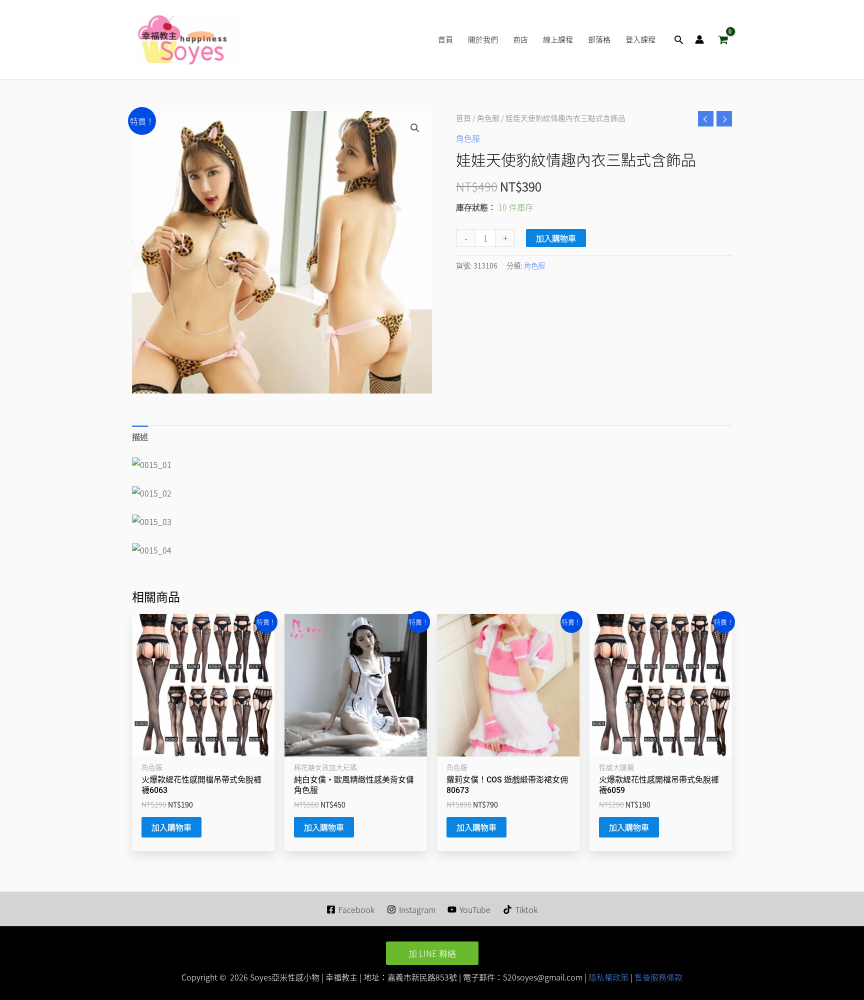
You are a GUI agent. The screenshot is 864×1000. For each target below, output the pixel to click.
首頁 (463, 117)
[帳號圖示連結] (699, 39)
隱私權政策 (607, 977)
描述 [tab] (140, 436)
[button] (679, 40)
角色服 (488, 117)
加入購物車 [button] (172, 827)
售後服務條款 (658, 977)
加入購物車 (556, 238)
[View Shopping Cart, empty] (723, 39)
